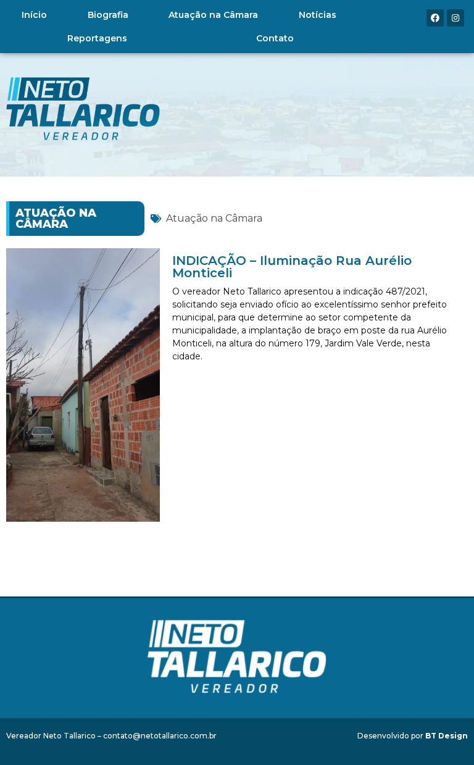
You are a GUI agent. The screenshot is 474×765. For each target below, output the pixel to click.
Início (34, 14)
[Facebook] (435, 18)
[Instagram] (455, 18)
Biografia (108, 14)
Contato (275, 38)
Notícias (317, 14)
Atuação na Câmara (213, 14)
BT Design (446, 735)
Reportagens (97, 38)
